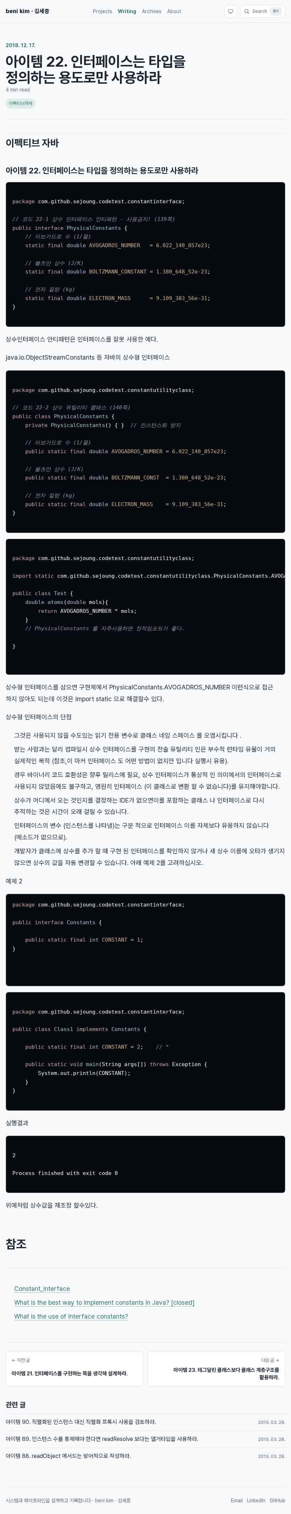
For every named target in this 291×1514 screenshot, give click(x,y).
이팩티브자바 (20, 103)
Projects (102, 11)
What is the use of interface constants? (71, 1316)
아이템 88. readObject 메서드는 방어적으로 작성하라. (68, 1456)
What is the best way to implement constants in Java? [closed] (104, 1302)
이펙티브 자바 (32, 143)
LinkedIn (256, 1500)
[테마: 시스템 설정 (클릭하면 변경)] (230, 11)
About (174, 11)
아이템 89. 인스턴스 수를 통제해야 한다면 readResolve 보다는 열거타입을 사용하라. (102, 1439)
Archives (151, 11)
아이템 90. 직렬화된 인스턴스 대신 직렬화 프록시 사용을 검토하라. (81, 1422)
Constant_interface (42, 1288)
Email (237, 1500)
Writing (127, 11)
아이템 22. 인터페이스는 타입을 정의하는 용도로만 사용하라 (102, 171)
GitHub (277, 1500)
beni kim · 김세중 (27, 11)
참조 (16, 1244)
